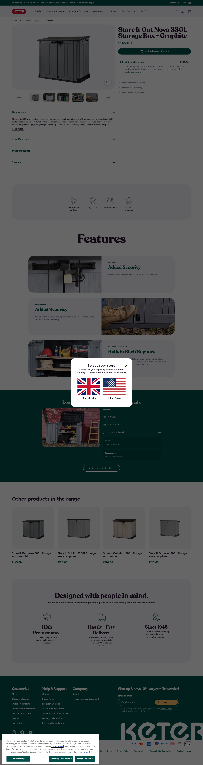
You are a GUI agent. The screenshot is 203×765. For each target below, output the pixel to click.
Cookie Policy (57, 746)
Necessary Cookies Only (61, 759)
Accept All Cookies (85, 759)
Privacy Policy (88, 752)
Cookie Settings (18, 759)
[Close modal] (126, 366)
